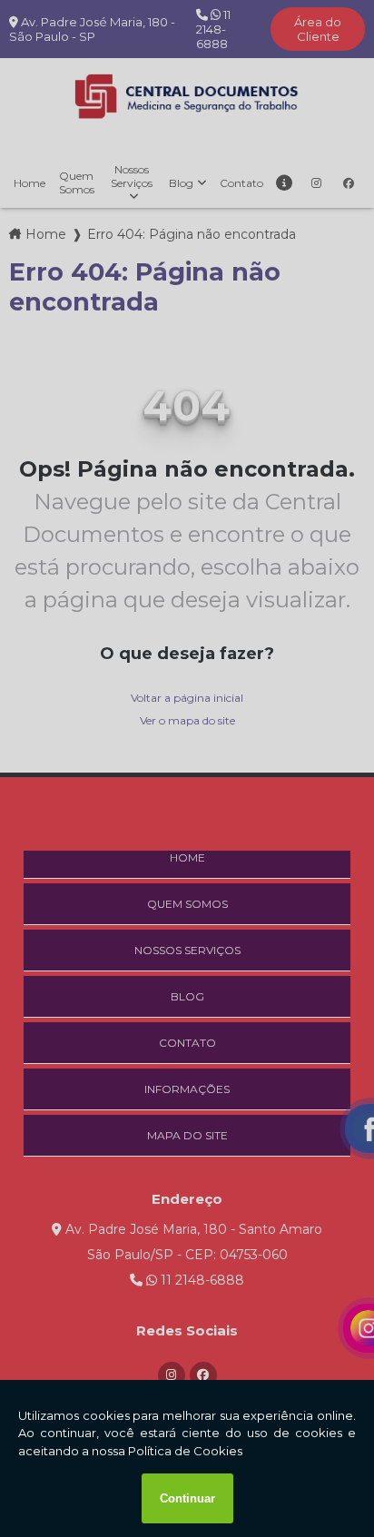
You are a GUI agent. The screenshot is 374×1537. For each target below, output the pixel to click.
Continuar (187, 1498)
